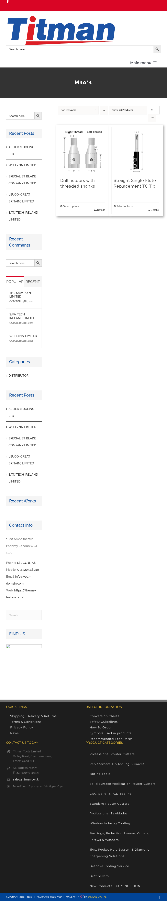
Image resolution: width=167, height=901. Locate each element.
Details (101, 210)
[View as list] (152, 118)
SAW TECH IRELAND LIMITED (22, 316)
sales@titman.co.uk (26, 779)
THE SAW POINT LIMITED (21, 294)
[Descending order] (104, 110)
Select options (71, 206)
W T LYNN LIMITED (22, 165)
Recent (32, 281)
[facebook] (7, 1)
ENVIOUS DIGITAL (97, 897)
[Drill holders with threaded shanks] (82, 151)
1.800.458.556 (26, 563)
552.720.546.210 (28, 570)
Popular (15, 281)
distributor (19, 375)
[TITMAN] (60, 17)
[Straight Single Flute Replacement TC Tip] (136, 151)
